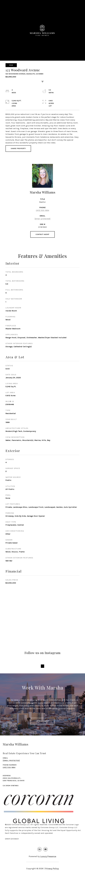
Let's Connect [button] (42, 721)
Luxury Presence (48, 856)
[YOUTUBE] (45, 849)
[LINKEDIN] (39, 849)
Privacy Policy (52, 868)
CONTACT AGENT (42, 234)
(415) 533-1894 (42, 210)
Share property (18, 148)
